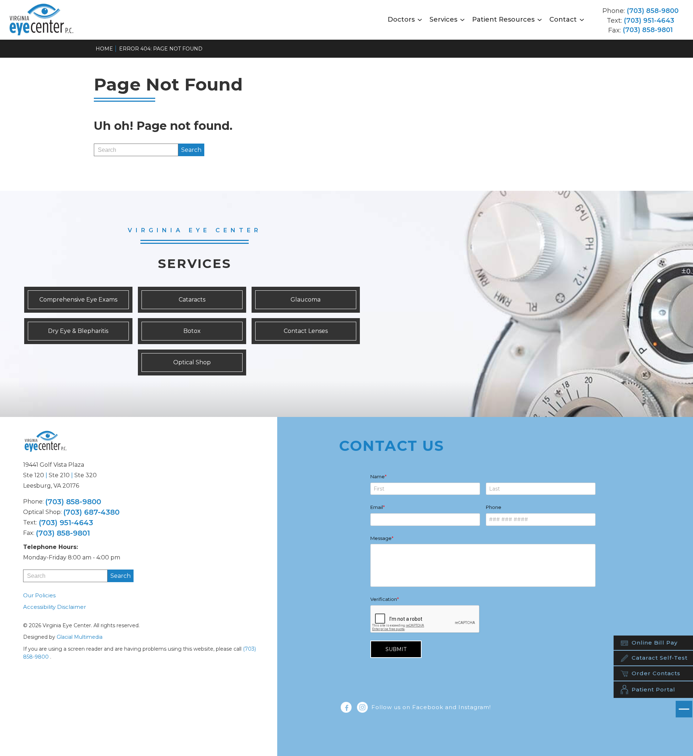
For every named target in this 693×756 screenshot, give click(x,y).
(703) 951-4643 (649, 21)
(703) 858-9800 (653, 11)
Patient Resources (503, 19)
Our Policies (39, 595)
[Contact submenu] (582, 19)
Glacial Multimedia (80, 637)
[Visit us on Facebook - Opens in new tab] (346, 707)
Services (443, 19)
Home (104, 48)
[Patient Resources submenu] (539, 19)
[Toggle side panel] (684, 709)
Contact (563, 19)
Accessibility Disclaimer (54, 606)
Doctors (401, 19)
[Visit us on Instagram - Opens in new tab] (362, 707)
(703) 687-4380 (91, 512)
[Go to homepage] (43, 20)
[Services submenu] (462, 19)
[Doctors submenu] (419, 19)
